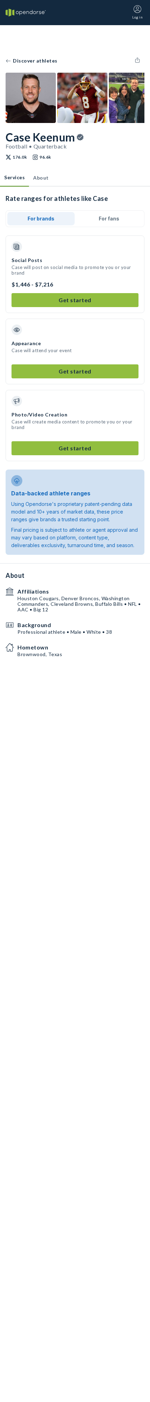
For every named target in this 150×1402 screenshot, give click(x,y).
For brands (41, 218)
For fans (109, 218)
